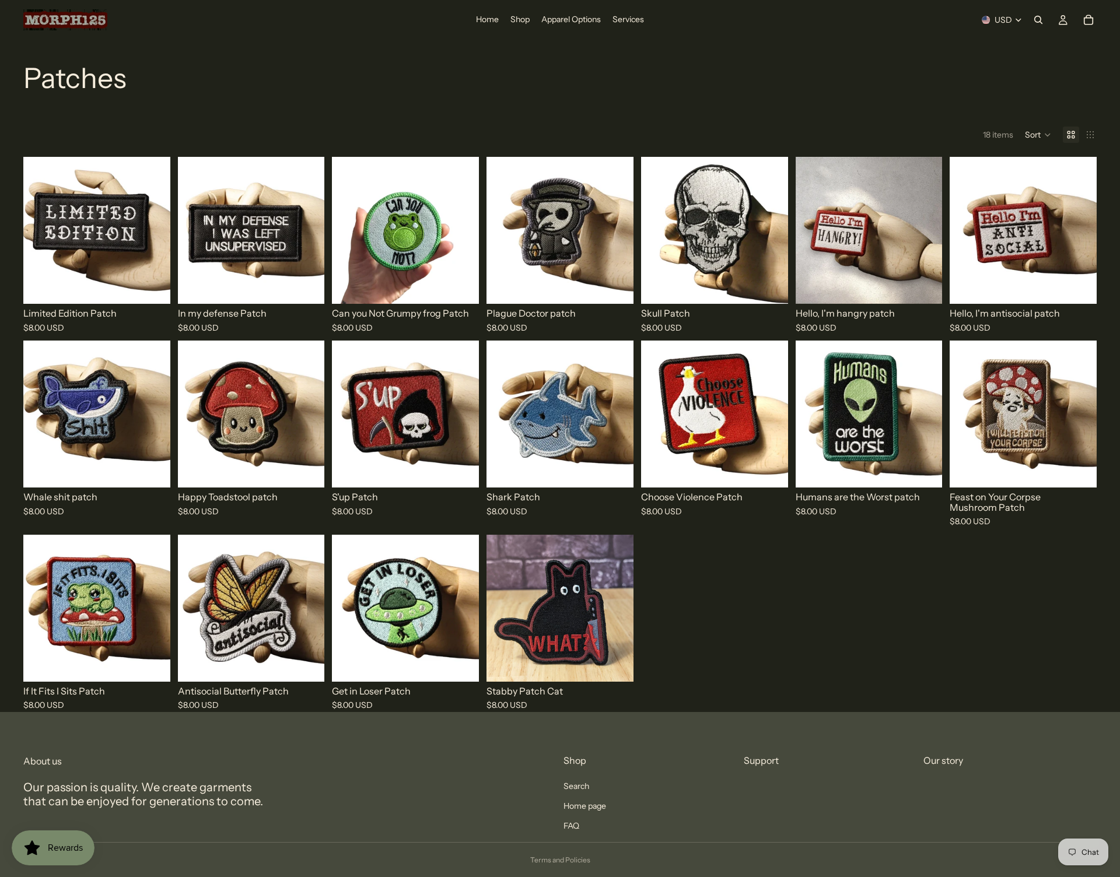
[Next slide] (616, 414)
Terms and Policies (560, 859)
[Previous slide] (504, 414)
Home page (585, 806)
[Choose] (152, 285)
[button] (1038, 135)
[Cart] (1088, 20)
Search (576, 786)
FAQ (571, 825)
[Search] (1038, 20)
